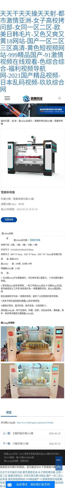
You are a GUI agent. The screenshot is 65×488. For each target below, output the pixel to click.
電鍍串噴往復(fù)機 (43, 121)
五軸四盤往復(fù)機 (22, 433)
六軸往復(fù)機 (20, 443)
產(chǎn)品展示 (25, 121)
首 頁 (14, 121)
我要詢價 (9, 219)
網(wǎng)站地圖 (11, 461)
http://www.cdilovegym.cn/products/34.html (35, 422)
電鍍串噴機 (35, 240)
